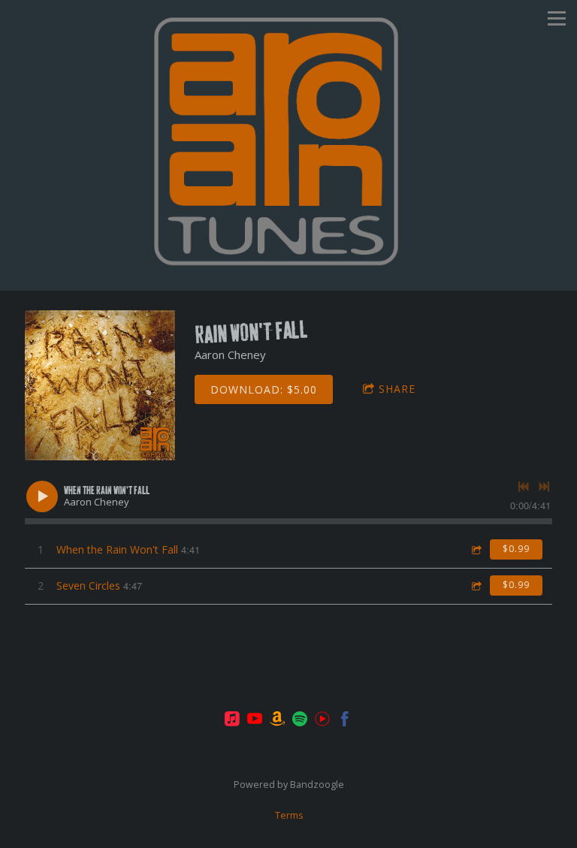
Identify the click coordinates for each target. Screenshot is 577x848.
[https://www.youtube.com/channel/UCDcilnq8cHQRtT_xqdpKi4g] (322, 721)
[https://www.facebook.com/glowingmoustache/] (344, 721)
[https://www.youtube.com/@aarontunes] (254, 721)
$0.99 (516, 548)
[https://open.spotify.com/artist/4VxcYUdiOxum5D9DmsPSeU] (299, 721)
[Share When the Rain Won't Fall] (475, 549)
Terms (289, 815)
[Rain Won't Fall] (100, 385)
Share (397, 389)
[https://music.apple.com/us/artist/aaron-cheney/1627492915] (232, 721)
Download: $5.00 (263, 389)
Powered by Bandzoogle (289, 784)
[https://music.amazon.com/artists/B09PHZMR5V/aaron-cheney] (277, 721)
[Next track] (544, 486)
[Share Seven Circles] (475, 585)
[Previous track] (523, 486)
